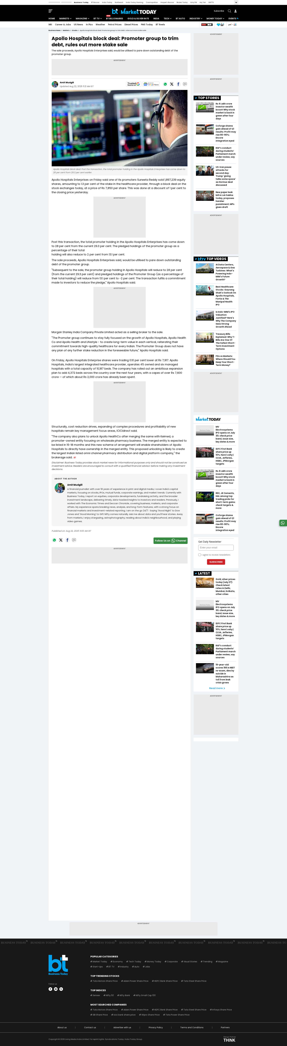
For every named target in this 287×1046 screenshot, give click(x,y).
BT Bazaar (95, 2)
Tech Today (135, 961)
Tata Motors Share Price (105, 981)
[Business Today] (134, 11)
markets (66, 30)
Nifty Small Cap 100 (146, 995)
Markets (64, 18)
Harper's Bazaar (167, 2)
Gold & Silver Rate (138, 18)
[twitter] (61, 989)
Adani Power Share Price (135, 981)
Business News (55, 30)
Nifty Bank (125, 995)
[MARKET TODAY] (208, 419)
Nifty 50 (110, 995)
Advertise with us (122, 1027)
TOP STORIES (208, 98)
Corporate (172, 961)
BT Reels (160, 24)
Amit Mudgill (67, 82)
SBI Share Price (100, 1014)
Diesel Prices (131, 24)
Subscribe (219, 10)
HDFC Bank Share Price (166, 981)
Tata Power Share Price (177, 1014)
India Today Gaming (134, 2)
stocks (74, 30)
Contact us (90, 1027)
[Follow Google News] (151, 84)
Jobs (147, 966)
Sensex (96, 995)
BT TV (97, 18)
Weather (100, 24)
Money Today (214, 18)
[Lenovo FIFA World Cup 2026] (206, 24)
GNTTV (211, 2)
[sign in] (235, 11)
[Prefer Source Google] (133, 84)
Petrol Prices (115, 24)
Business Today (81, 2)
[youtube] (56, 989)
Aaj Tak (203, 2)
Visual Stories (190, 961)
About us (62, 1027)
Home (52, 18)
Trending (207, 961)
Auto (136, 966)
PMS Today (147, 24)
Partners (225, 1027)
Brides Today (182, 2)
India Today (107, 2)
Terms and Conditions (191, 1027)
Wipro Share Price (150, 1014)
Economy (118, 961)
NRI (50, 24)
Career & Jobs (63, 24)
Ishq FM (193, 2)
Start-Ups (98, 966)
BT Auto (180, 18)
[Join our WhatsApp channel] (282, 525)
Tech (166, 18)
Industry (195, 18)
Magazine (81, 18)
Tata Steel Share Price (194, 981)
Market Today (100, 961)
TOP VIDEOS (216, 259)
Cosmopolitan (152, 2)
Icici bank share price (125, 1014)
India (156, 18)
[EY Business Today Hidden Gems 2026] (220, 24)
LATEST (204, 573)
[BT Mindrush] (232, 24)
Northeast (119, 2)
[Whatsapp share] (165, 84)
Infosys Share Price (222, 1009)
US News (78, 24)
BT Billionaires (114, 18)
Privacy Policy (156, 1027)
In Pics (89, 24)
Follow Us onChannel (170, 540)
